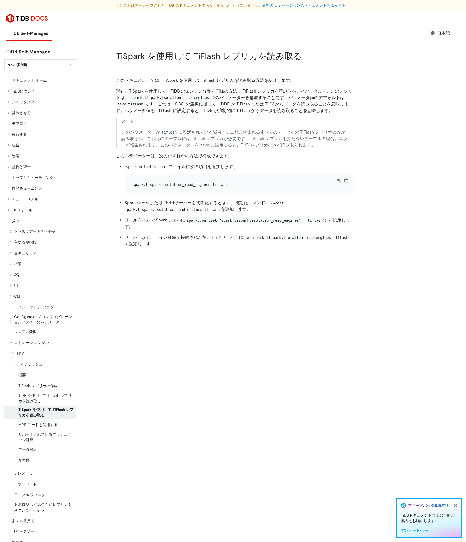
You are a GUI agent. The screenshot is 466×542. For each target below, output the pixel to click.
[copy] (346, 181)
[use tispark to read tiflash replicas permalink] (306, 56)
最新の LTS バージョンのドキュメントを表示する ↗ (305, 5)
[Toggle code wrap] (338, 181)
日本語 (443, 33)
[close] (455, 505)
